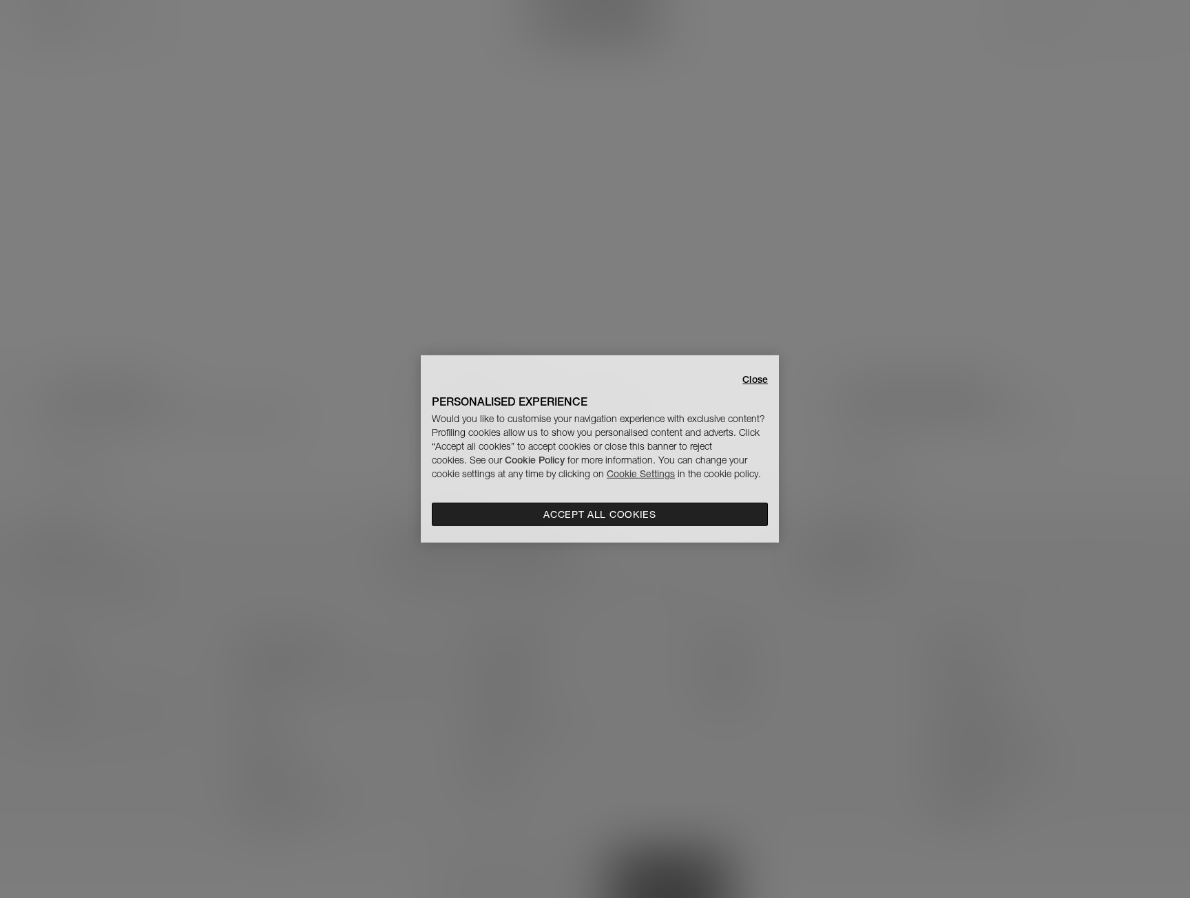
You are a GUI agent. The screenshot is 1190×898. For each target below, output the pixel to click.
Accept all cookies (599, 514)
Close (755, 379)
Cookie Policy (535, 460)
